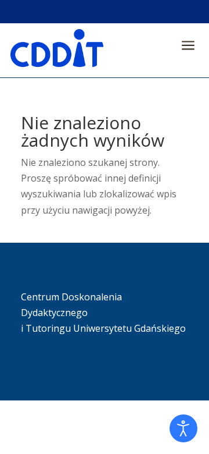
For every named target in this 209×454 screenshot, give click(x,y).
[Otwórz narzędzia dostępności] (183, 428)
